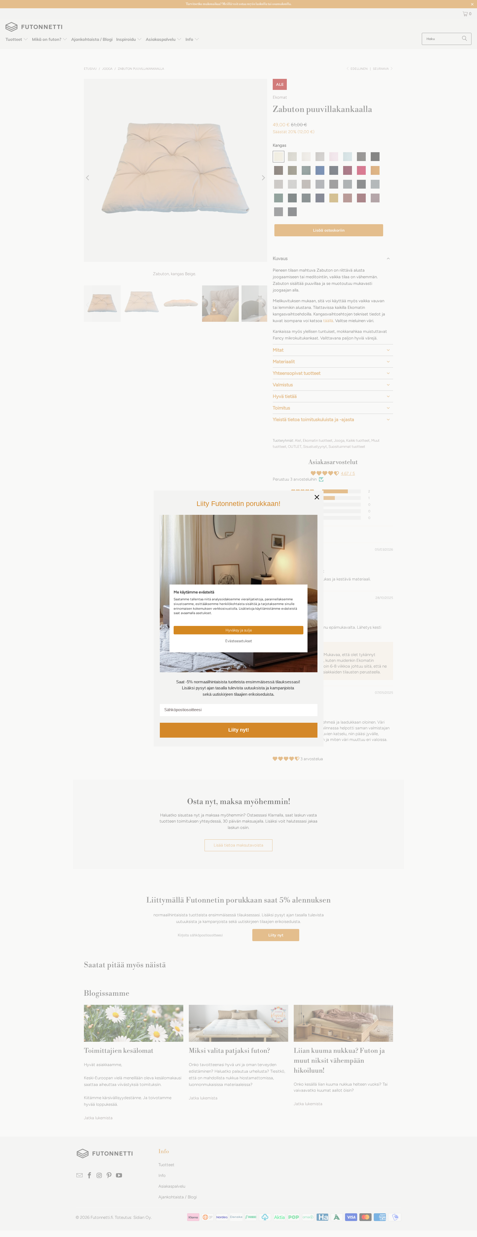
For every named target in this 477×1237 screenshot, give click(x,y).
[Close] (317, 497)
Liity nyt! (238, 730)
